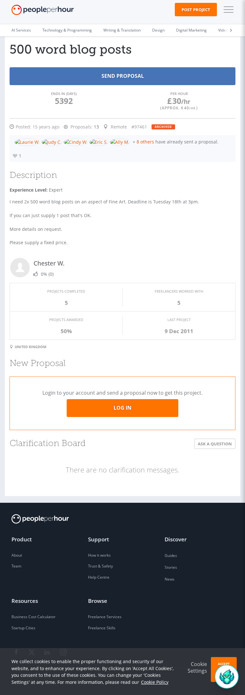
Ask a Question (215, 444)
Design (158, 30)
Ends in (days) (64, 93)
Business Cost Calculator (33, 616)
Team (16, 566)
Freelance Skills (101, 628)
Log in (122, 407)
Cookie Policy (154, 682)
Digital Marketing (191, 30)
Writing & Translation (122, 30)
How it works (99, 555)
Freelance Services (105, 616)
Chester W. (48, 263)
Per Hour (179, 93)
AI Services (21, 30)
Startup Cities (23, 628)
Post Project (196, 9)
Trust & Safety (100, 566)
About (16, 555)
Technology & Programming (67, 30)
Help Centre (98, 577)
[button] (227, 9)
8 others (145, 142)
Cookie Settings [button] (197, 667)
